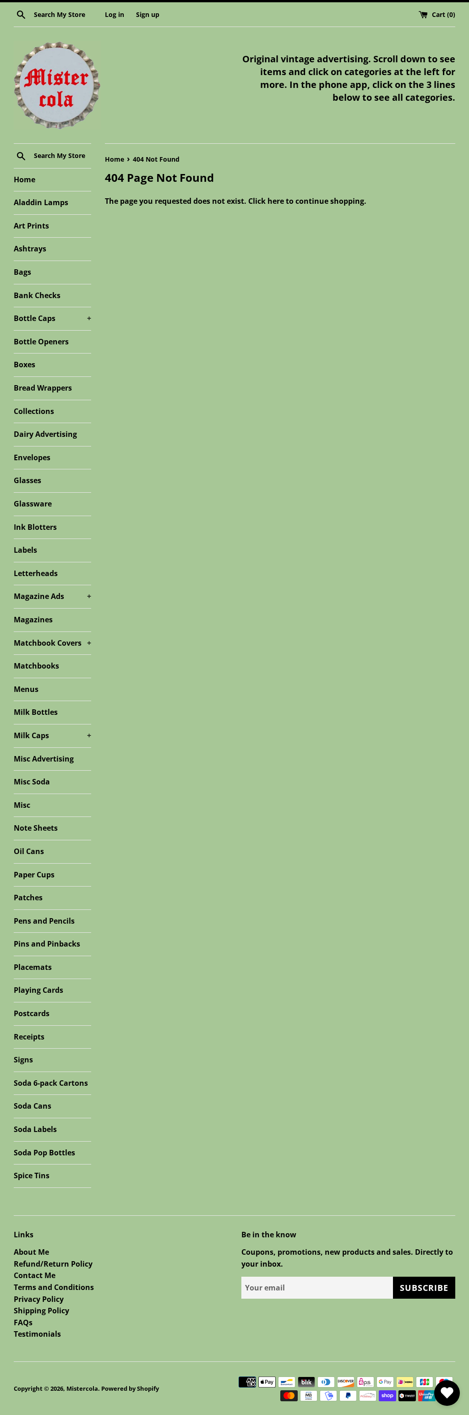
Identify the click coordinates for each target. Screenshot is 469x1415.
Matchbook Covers (52, 643)
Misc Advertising (44, 759)
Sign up (147, 14)
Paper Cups (34, 875)
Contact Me (34, 1275)
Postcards (31, 1013)
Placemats (33, 967)
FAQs (23, 1322)
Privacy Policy (39, 1299)
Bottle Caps (52, 318)
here (275, 201)
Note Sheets (36, 828)
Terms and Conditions (54, 1287)
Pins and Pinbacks (47, 944)
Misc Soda (32, 782)
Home (24, 179)
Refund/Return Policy (53, 1264)
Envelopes (32, 457)
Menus (26, 689)
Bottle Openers (41, 342)
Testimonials (37, 1334)
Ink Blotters (35, 527)
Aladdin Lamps (41, 202)
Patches (28, 898)
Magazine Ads (52, 596)
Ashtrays (30, 249)
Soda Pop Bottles (44, 1153)
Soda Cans (32, 1106)
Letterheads (36, 573)
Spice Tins (31, 1175)
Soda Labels (35, 1129)
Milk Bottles (36, 712)
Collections (34, 411)
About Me (31, 1252)
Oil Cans (29, 851)
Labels (25, 550)
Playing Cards (38, 990)
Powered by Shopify (130, 1388)
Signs (23, 1060)
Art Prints (31, 226)
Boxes (24, 364)
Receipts (29, 1037)
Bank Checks (37, 295)
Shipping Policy (41, 1311)
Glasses (27, 480)
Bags (22, 272)
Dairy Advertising (45, 434)
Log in (114, 14)
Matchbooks (36, 666)
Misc (22, 805)
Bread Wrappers (43, 388)
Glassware (33, 504)
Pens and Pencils (44, 921)
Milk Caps (52, 735)
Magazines (33, 620)
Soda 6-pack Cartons (51, 1083)
